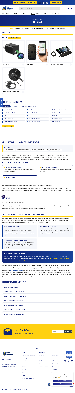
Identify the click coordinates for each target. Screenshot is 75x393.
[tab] (6, 106)
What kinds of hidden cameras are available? (13, 300)
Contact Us (42, 358)
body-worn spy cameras (16, 270)
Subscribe (68, 331)
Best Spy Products (43, 149)
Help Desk (54, 361)
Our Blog (41, 361)
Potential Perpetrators (23, 149)
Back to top (37, 348)
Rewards (41, 364)
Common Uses (53, 149)
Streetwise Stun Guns (28, 378)
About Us (41, 355)
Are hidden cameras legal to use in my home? (14, 291)
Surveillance (25, 361)
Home (34, 19)
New (23, 372)
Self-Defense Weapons (28, 355)
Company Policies (56, 364)
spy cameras (30, 228)
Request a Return (56, 358)
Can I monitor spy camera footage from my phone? (15, 296)
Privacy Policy (55, 366)
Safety (24, 366)
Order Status (55, 355)
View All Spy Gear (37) (14, 37)
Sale (23, 375)
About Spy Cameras (10, 149)
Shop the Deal (55, 2)
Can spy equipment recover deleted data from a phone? (16, 309)
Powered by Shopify (23, 389)
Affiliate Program (43, 366)
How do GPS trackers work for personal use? (13, 305)
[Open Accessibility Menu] (3, 196)
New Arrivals (55, 13)
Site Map (54, 369)
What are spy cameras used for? (11, 287)
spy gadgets (52, 256)
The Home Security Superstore (12, 389)
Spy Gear (34, 149)
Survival (24, 369)
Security (24, 358)
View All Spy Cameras (7, 126)
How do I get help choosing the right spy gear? (14, 314)
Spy (23, 364)
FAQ (60, 149)
